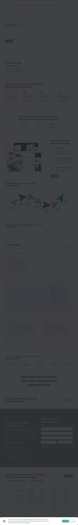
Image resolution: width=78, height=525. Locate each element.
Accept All (65, 521)
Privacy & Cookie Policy (24, 522)
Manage (73, 521)
